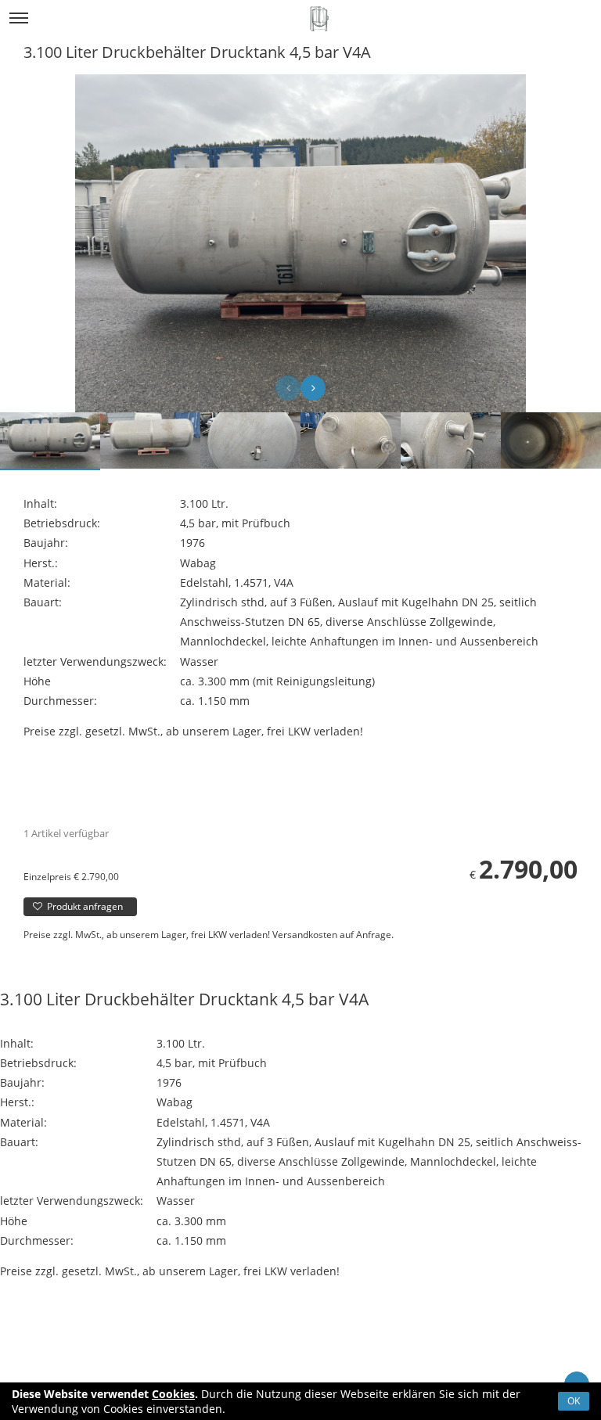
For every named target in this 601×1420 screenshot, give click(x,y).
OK (573, 1400)
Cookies (173, 1393)
